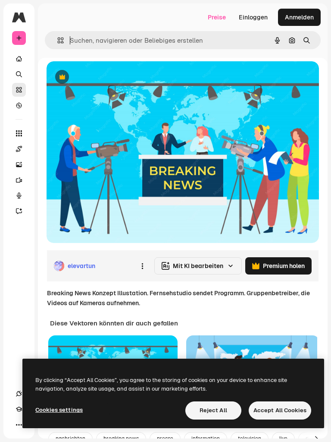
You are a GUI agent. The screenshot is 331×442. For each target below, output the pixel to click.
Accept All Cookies (279, 410)
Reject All (213, 410)
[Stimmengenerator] (19, 195)
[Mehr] (19, 425)
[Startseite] (19, 59)
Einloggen (253, 17)
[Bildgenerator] (19, 164)
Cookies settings (59, 410)
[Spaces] (19, 149)
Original (102, 77)
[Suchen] (19, 74)
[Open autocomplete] (57, 40)
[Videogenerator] (19, 180)
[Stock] (19, 90)
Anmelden (299, 17)
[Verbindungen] (19, 394)
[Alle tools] (19, 133)
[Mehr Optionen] (142, 266)
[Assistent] (19, 211)
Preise (217, 17)
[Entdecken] (19, 105)
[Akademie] (19, 409)
